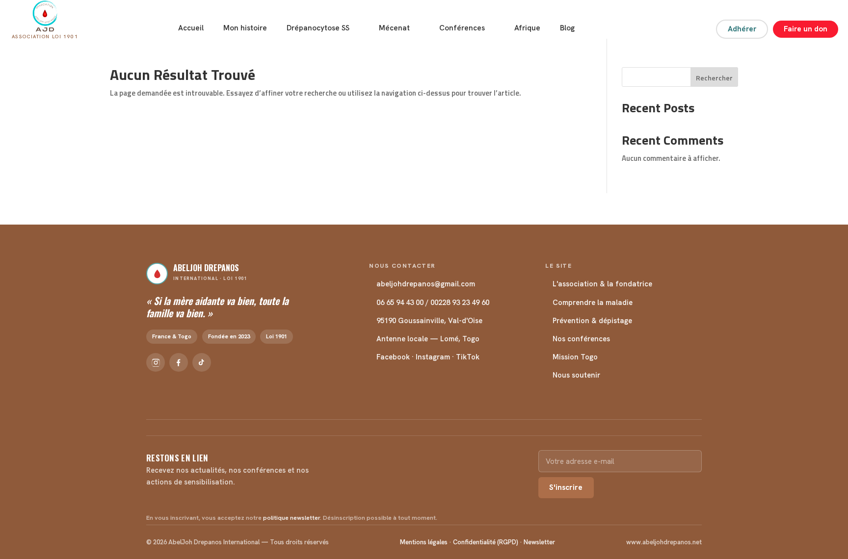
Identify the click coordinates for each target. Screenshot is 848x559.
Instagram (433, 356)
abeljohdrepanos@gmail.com (425, 283)
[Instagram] (155, 362)
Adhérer (742, 29)
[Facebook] (178, 362)
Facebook (393, 356)
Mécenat (394, 28)
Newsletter (539, 542)
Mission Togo (575, 356)
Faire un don (805, 29)
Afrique (527, 28)
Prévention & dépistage (592, 320)
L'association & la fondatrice (602, 283)
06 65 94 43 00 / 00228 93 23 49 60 (432, 302)
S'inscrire (566, 487)
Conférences (462, 28)
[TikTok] (201, 362)
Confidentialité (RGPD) (485, 542)
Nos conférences (581, 338)
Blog (567, 28)
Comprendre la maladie (593, 302)
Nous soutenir (576, 375)
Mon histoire (245, 28)
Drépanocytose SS (318, 28)
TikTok (467, 356)
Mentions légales (424, 542)
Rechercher (714, 78)
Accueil (191, 28)
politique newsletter (291, 518)
